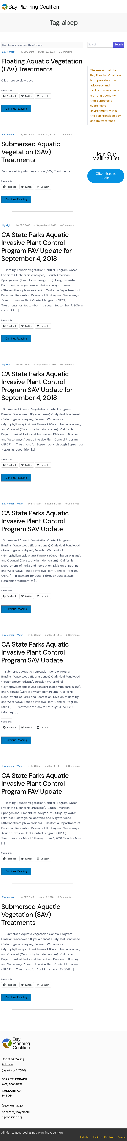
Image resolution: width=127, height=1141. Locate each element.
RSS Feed (108, 1137)
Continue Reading (16, 108)
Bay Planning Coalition (14, 45)
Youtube (122, 1137)
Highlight (6, 225)
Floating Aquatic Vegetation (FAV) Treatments (41, 65)
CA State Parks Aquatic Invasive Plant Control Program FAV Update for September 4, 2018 (36, 246)
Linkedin (84, 1137)
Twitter (96, 1137)
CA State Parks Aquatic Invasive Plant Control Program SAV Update (35, 521)
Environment (8, 51)
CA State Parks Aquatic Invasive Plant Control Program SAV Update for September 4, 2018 (36, 386)
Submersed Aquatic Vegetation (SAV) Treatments (30, 152)
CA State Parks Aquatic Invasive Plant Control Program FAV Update (35, 783)
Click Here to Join (106, 176)
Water (20, 503)
